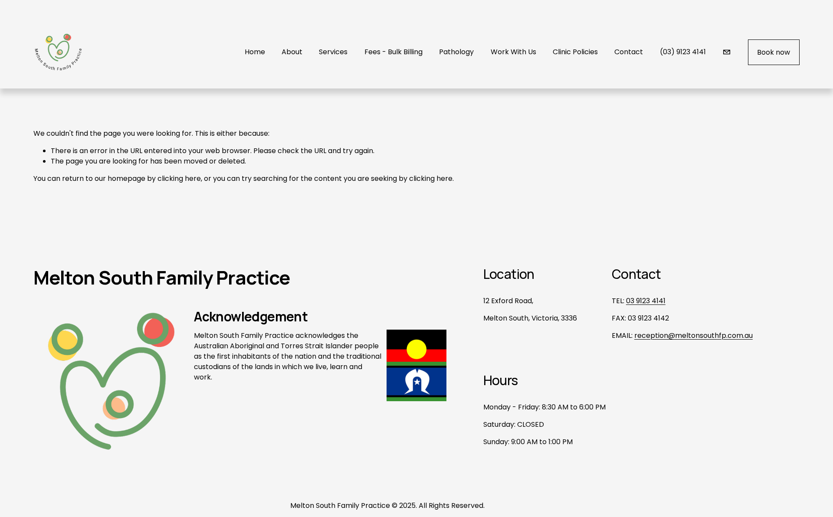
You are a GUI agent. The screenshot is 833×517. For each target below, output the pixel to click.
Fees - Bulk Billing (393, 52)
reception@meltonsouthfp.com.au (693, 335)
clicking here (179, 178)
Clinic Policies (575, 52)
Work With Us (513, 52)
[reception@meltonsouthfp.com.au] (726, 52)
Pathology (456, 52)
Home (255, 52)
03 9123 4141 (646, 301)
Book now (773, 52)
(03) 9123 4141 (683, 52)
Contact (628, 52)
